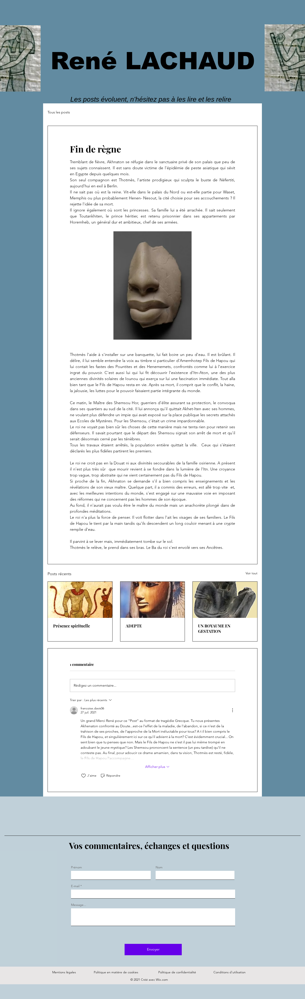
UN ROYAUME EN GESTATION (214, 628)
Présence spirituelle (71, 626)
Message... (78, 904)
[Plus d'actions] (232, 710)
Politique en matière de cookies (116, 972)
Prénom (76, 867)
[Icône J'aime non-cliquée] (83, 775)
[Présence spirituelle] (80, 600)
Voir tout (251, 573)
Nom (159, 867)
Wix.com (162, 980)
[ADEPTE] (152, 600)
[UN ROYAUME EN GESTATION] (225, 600)
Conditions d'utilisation (229, 972)
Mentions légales (64, 972)
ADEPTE (134, 626)
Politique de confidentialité (177, 972)
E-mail (75, 886)
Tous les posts (59, 112)
